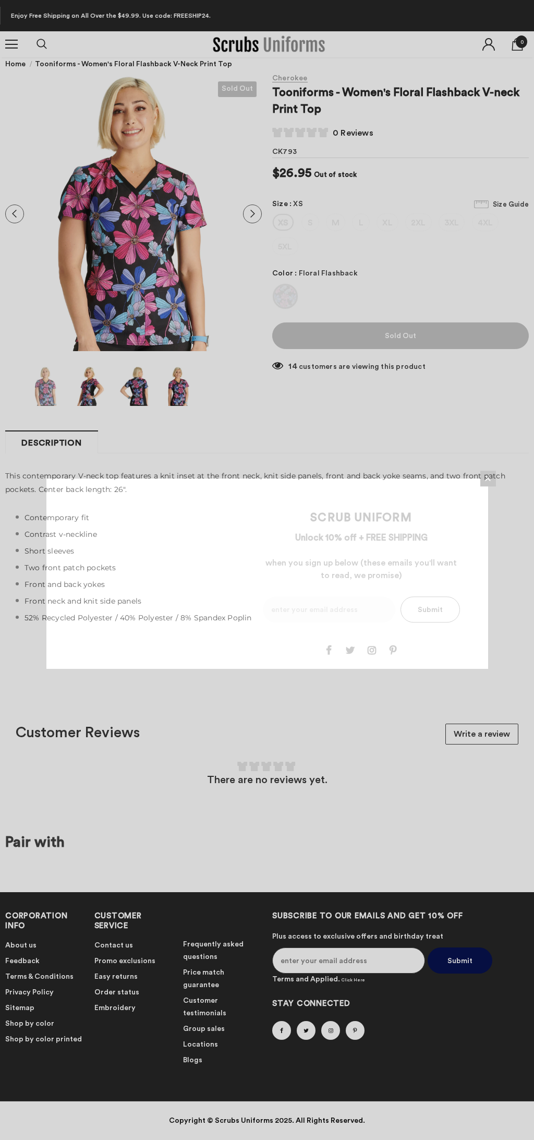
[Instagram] (372, 650)
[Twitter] (350, 650)
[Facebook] (329, 650)
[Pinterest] (393, 650)
